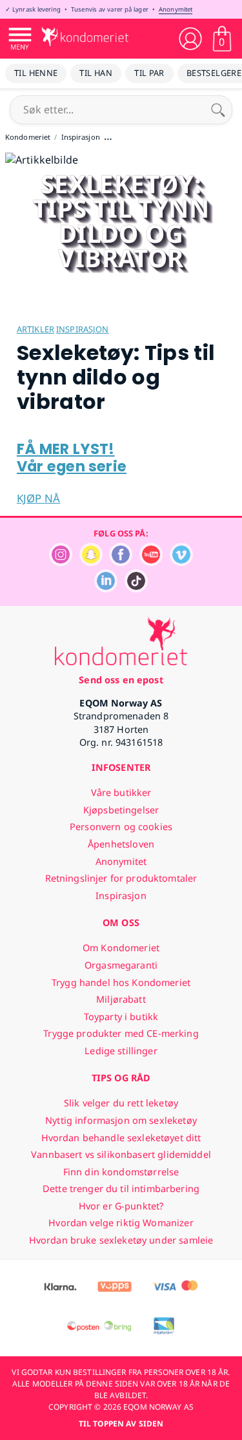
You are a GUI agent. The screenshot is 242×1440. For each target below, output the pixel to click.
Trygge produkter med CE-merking (120, 1033)
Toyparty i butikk (121, 1016)
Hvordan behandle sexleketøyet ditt (121, 1138)
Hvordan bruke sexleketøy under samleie (121, 1240)
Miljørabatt (121, 999)
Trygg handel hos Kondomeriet (121, 982)
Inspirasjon (82, 329)
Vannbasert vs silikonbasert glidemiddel (121, 1154)
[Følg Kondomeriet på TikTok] (136, 589)
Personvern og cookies (121, 826)
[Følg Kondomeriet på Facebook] (120, 562)
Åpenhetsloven (121, 844)
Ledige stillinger (121, 1051)
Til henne (35, 73)
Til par (149, 73)
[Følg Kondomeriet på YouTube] (151, 562)
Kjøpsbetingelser (121, 810)
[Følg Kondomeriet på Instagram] (60, 562)
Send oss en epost (121, 680)
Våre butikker (121, 792)
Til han (95, 73)
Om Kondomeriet (121, 948)
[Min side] (190, 38)
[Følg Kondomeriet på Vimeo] (181, 562)
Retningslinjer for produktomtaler (121, 878)
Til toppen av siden (121, 1423)
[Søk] (218, 109)
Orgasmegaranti (121, 965)
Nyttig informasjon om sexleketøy (121, 1120)
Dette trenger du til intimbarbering (121, 1188)
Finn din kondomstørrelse (121, 1172)
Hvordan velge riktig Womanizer (120, 1223)
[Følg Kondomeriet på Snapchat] (91, 562)
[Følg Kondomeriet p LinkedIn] (105, 589)
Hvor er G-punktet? (121, 1206)
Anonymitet (175, 9)
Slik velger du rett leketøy (121, 1103)
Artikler (35, 329)
